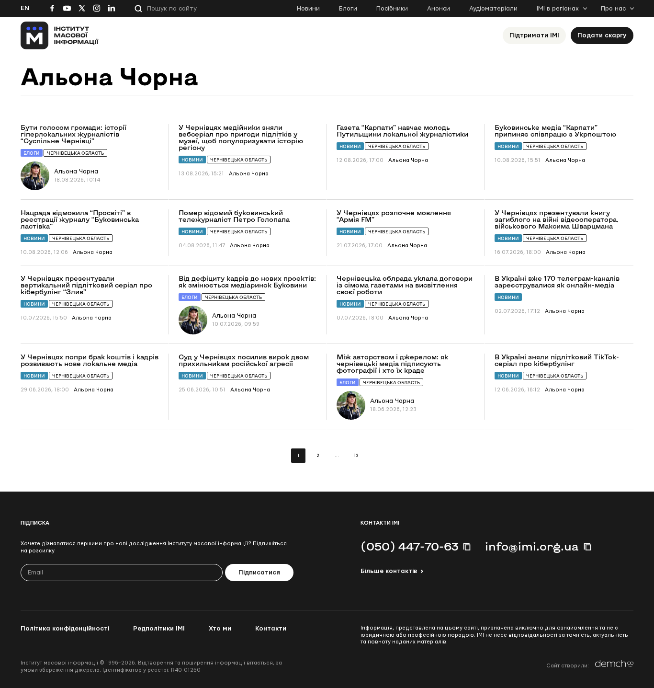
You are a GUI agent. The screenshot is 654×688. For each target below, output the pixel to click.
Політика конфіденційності (65, 628)
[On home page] (60, 35)
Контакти (270, 628)
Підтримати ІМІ (534, 35)
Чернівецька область (75, 153)
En (25, 8)
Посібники (392, 8)
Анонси (438, 8)
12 (356, 456)
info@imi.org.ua (532, 546)
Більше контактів (389, 571)
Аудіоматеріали (493, 8)
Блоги (348, 8)
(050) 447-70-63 (409, 546)
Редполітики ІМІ (159, 628)
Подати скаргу (602, 35)
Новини (308, 8)
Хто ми (220, 628)
